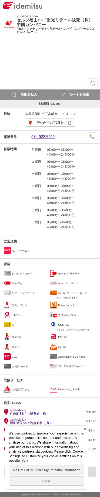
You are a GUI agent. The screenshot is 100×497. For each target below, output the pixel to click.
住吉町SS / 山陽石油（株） (29, 412)
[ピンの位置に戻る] (92, 83)
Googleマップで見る (50, 122)
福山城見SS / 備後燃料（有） (31, 421)
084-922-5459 (43, 137)
